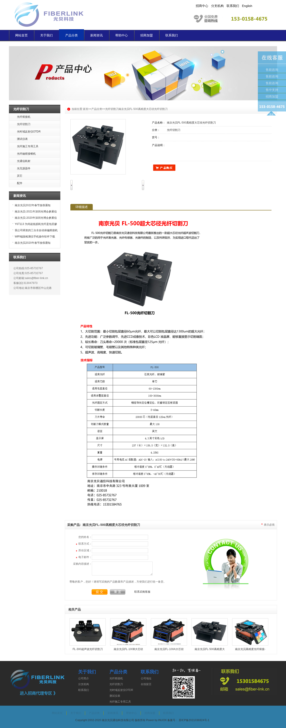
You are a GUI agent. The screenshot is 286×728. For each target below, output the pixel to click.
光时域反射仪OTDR (121, 690)
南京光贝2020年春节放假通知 (32, 242)
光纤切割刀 (112, 109)
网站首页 (21, 35)
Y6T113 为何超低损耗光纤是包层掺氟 (34, 224)
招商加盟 (146, 35)
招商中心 (202, 6)
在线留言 (146, 684)
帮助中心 (121, 35)
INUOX (162, 720)
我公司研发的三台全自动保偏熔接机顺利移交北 (34, 231)
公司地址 (146, 678)
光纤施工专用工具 (120, 701)
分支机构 (217, 6)
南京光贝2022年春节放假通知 (32, 205)
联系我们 (233, 6)
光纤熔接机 (116, 678)
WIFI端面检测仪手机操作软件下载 (35, 236)
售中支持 (272, 90)
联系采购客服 (142, 591)
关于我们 (46, 35)
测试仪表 (114, 695)
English (247, 6)
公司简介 (83, 678)
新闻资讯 (96, 35)
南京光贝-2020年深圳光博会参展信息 (34, 218)
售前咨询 (272, 69)
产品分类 (71, 35)
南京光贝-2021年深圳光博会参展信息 (34, 212)
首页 (85, 109)
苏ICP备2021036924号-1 (194, 720)
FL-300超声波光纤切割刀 (88, 649)
